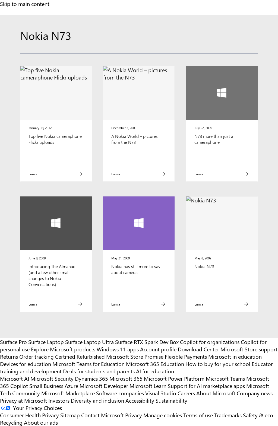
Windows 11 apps (118, 349)
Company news (255, 393)
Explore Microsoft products (63, 349)
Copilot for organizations (209, 341)
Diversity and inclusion (97, 400)
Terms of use (198, 415)
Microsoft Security (52, 378)
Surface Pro (13, 341)
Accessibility (139, 400)
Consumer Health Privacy (29, 415)
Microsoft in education (235, 356)
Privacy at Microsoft (23, 400)
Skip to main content (24, 3)
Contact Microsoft (102, 415)
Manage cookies (162, 415)
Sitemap (70, 415)
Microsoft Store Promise (134, 356)
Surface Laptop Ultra (89, 341)
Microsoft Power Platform (174, 378)
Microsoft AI (14, 378)
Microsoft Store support (248, 349)
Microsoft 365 (126, 378)
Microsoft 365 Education (155, 363)
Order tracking (36, 356)
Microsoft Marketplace (68, 393)
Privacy (134, 415)
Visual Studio (160, 393)
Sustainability (171, 400)
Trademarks (228, 415)
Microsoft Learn (147, 385)
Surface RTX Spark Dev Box (147, 341)
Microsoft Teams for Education (88, 363)
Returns (9, 356)
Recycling (11, 422)
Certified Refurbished (80, 356)
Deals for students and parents (99, 371)
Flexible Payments (186, 356)
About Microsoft (215, 393)
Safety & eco (258, 415)
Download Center (198, 349)
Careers (186, 393)
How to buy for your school (217, 363)
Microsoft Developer (104, 385)
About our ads (41, 422)
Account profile (158, 349)
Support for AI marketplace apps (206, 385)
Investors (59, 400)
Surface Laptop (46, 341)
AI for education (155, 371)
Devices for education (25, 363)
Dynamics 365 (91, 378)
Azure (71, 385)
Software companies (120, 393)
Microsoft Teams (225, 378)
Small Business (46, 385)
